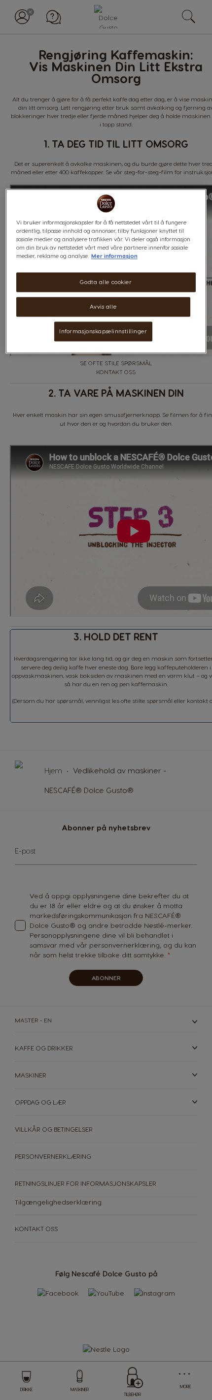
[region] (106, 271)
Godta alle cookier (106, 282)
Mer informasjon (114, 256)
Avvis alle (103, 306)
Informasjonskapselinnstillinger (103, 331)
